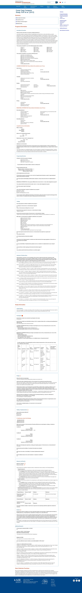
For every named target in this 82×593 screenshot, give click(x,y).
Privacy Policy (53, 585)
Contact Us (53, 581)
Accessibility (53, 584)
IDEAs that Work (44, 583)
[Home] (23, 2)
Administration (19, 23)
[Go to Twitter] (63, 2)
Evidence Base (62, 18)
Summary (61, 11)
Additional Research (63, 28)
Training (61, 17)
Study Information (63, 20)
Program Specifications (64, 16)
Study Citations (62, 21)
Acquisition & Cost (20, 19)
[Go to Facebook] (65, 2)
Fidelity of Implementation (64, 24)
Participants (62, 22)
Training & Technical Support (22, 21)
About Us (52, 579)
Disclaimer (52, 582)
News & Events (63, 7)
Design (61, 23)
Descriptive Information (64, 15)
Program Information (64, 14)
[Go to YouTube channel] (60, 2)
